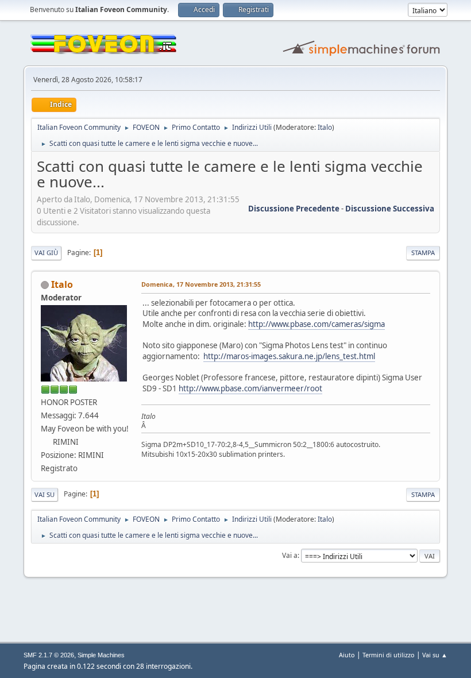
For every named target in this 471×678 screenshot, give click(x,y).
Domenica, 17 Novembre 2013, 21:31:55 (201, 284)
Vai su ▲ (434, 654)
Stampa (423, 252)
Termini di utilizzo (388, 654)
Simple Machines (101, 655)
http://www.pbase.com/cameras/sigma (316, 324)
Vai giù (46, 252)
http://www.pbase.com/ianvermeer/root (250, 388)
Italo (325, 127)
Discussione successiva (389, 208)
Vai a (290, 555)
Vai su (44, 494)
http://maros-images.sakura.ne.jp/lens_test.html (289, 356)
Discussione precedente (293, 208)
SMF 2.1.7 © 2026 (49, 655)
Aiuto (347, 654)
